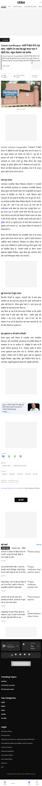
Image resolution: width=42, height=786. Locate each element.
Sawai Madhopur (19, 488)
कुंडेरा (3, 222)
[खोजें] (40, 2)
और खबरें (21, 500)
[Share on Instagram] (20, 456)
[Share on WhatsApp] (15, 456)
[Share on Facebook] (3, 456)
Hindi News (4, 488)
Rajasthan (10, 488)
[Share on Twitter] (9, 456)
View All (38, 544)
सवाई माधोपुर (5, 40)
